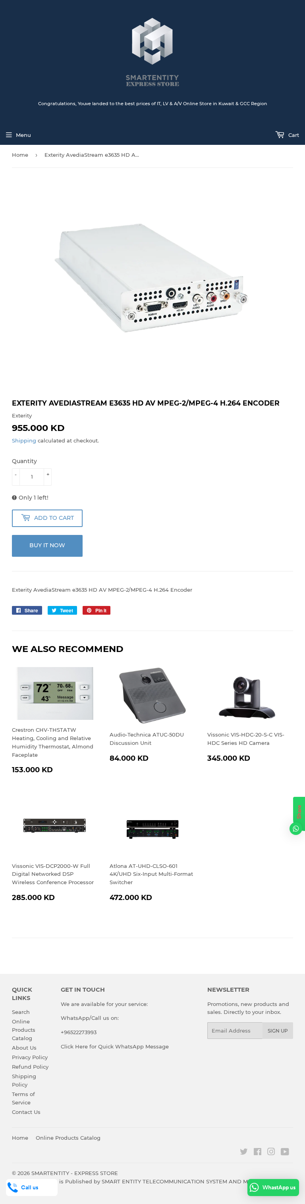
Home (20, 155)
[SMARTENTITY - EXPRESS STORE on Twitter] (244, 1153)
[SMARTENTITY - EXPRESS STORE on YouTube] (285, 1153)
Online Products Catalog (23, 1029)
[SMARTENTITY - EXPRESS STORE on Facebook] (257, 1153)
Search (21, 1012)
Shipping (24, 440)
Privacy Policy (30, 1057)
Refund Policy (30, 1067)
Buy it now (47, 545)
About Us (24, 1047)
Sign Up (278, 1031)
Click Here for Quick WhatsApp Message (115, 1046)
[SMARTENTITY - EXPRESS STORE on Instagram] (271, 1153)
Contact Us (26, 1112)
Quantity (24, 461)
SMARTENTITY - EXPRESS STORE (74, 1173)
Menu (23, 135)
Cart (293, 135)
